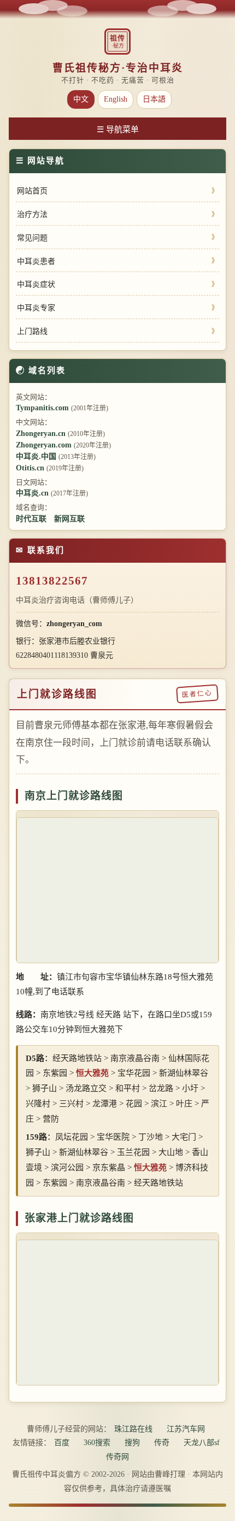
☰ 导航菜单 (118, 129)
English (115, 99)
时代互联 (31, 519)
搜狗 (132, 1443)
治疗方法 (32, 214)
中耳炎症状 (36, 284)
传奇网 (117, 1457)
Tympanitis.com (42, 408)
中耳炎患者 (36, 261)
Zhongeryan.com (44, 445)
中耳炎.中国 (36, 456)
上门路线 (32, 331)
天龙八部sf (202, 1443)
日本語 (154, 99)
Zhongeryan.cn (41, 433)
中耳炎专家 (36, 308)
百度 (61, 1443)
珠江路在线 (133, 1429)
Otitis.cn (30, 468)
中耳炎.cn (32, 493)
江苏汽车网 (186, 1429)
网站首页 (32, 191)
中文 (81, 99)
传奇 (161, 1443)
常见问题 (32, 238)
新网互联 (69, 519)
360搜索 (97, 1443)
